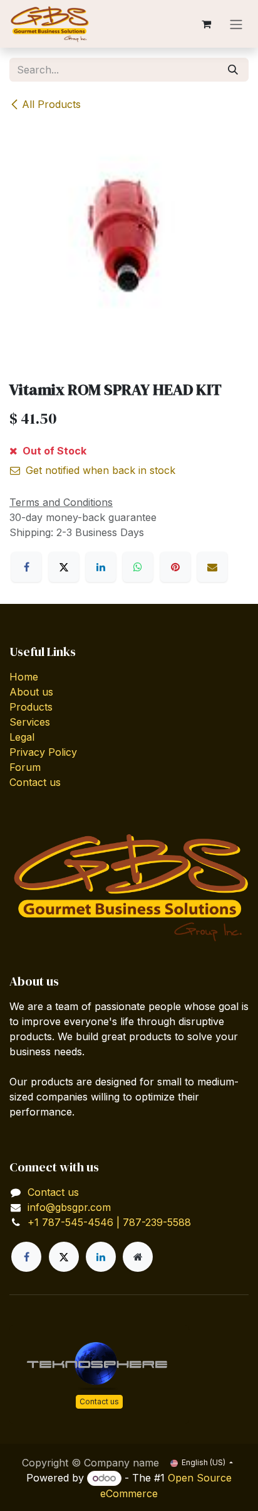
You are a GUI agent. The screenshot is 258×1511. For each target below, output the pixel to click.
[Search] (233, 70)
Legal (21, 737)
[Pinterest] (175, 567)
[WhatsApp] (138, 567)
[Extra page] (138, 1257)
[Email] (212, 567)
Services (29, 722)
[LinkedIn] (101, 567)
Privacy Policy (43, 752)
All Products (51, 104)
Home (23, 676)
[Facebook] (26, 567)
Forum (25, 767)
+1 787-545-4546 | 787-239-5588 (109, 1222)
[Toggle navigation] (236, 24)
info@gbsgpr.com (69, 1207)
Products (31, 707)
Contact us (35, 782)
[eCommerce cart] (206, 23)
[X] (64, 567)
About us (31, 692)
